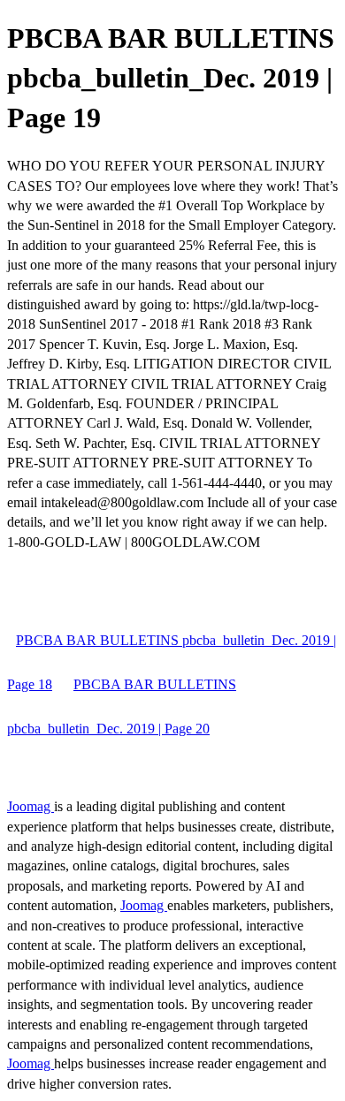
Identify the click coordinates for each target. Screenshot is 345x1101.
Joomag (30, 806)
